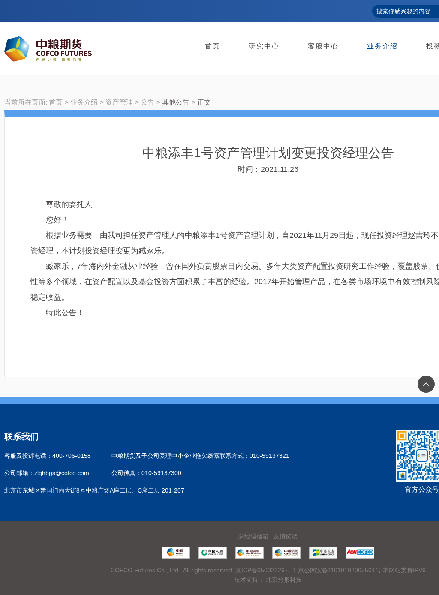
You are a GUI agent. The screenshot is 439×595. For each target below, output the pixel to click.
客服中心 (323, 46)
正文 (204, 102)
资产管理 (119, 102)
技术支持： (249, 579)
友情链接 (286, 536)
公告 (147, 102)
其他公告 (175, 102)
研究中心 (264, 46)
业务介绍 (382, 46)
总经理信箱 (253, 536)
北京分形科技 (284, 579)
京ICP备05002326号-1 (265, 570)
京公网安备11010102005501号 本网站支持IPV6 (362, 570)
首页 (212, 46)
